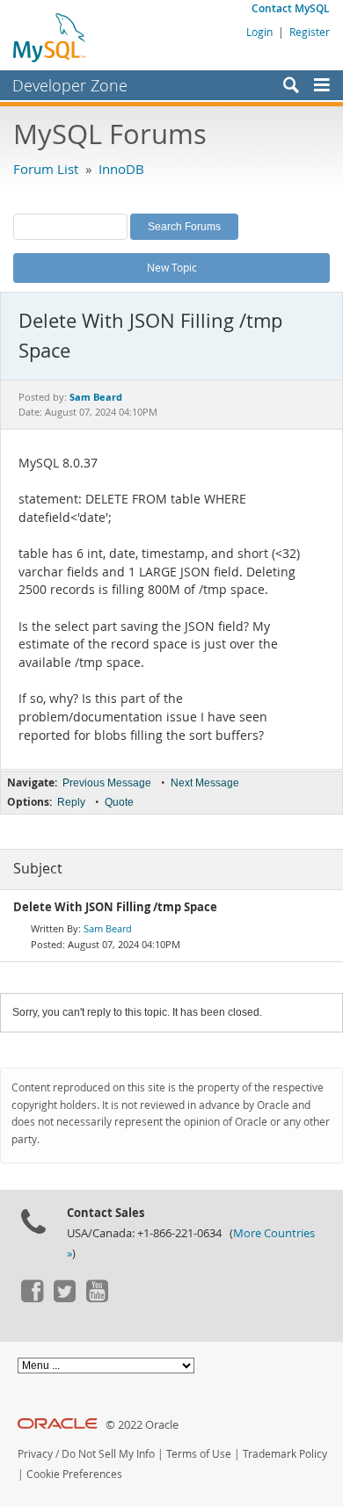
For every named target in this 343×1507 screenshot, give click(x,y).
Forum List (45, 169)
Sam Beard (108, 928)
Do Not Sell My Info (108, 1453)
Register (309, 32)
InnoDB (121, 169)
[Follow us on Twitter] (64, 1297)
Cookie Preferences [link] (74, 1474)
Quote (119, 802)
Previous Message (106, 783)
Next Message (205, 783)
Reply (71, 802)
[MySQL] (50, 37)
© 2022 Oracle (142, 1424)
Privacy (35, 1453)
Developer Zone (70, 85)
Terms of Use (198, 1453)
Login (259, 32)
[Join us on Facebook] (32, 1297)
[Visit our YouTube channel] (97, 1297)
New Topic (172, 267)
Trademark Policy (285, 1453)
